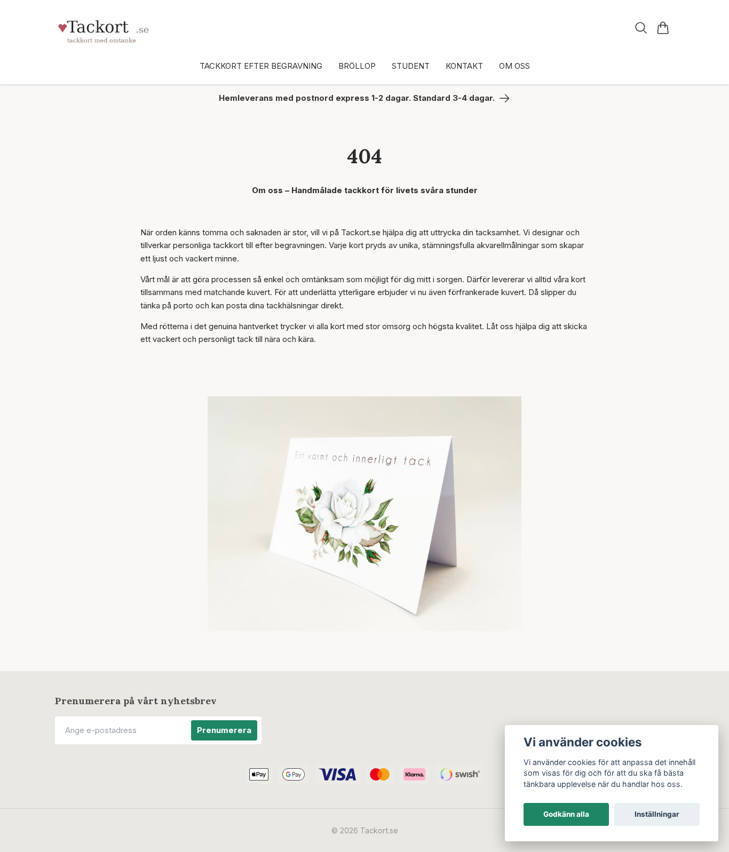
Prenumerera (224, 730)
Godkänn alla (566, 814)
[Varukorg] (663, 28)
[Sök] (641, 28)
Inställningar (657, 814)
